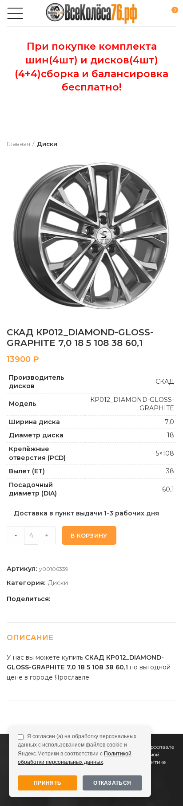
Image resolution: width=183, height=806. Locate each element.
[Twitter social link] (69, 599)
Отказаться (112, 783)
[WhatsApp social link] (90, 599)
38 (170, 471)
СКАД (164, 381)
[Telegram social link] (110, 599)
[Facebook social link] (59, 599)
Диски (47, 143)
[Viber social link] (120, 599)
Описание (30, 637)
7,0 (169, 422)
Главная (18, 143)
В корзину (89, 535)
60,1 (168, 489)
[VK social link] (100, 599)
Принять (47, 783)
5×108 (165, 453)
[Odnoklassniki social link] (80, 599)
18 (170, 435)
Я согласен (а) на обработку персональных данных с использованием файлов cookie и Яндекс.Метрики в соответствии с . (77, 749)
